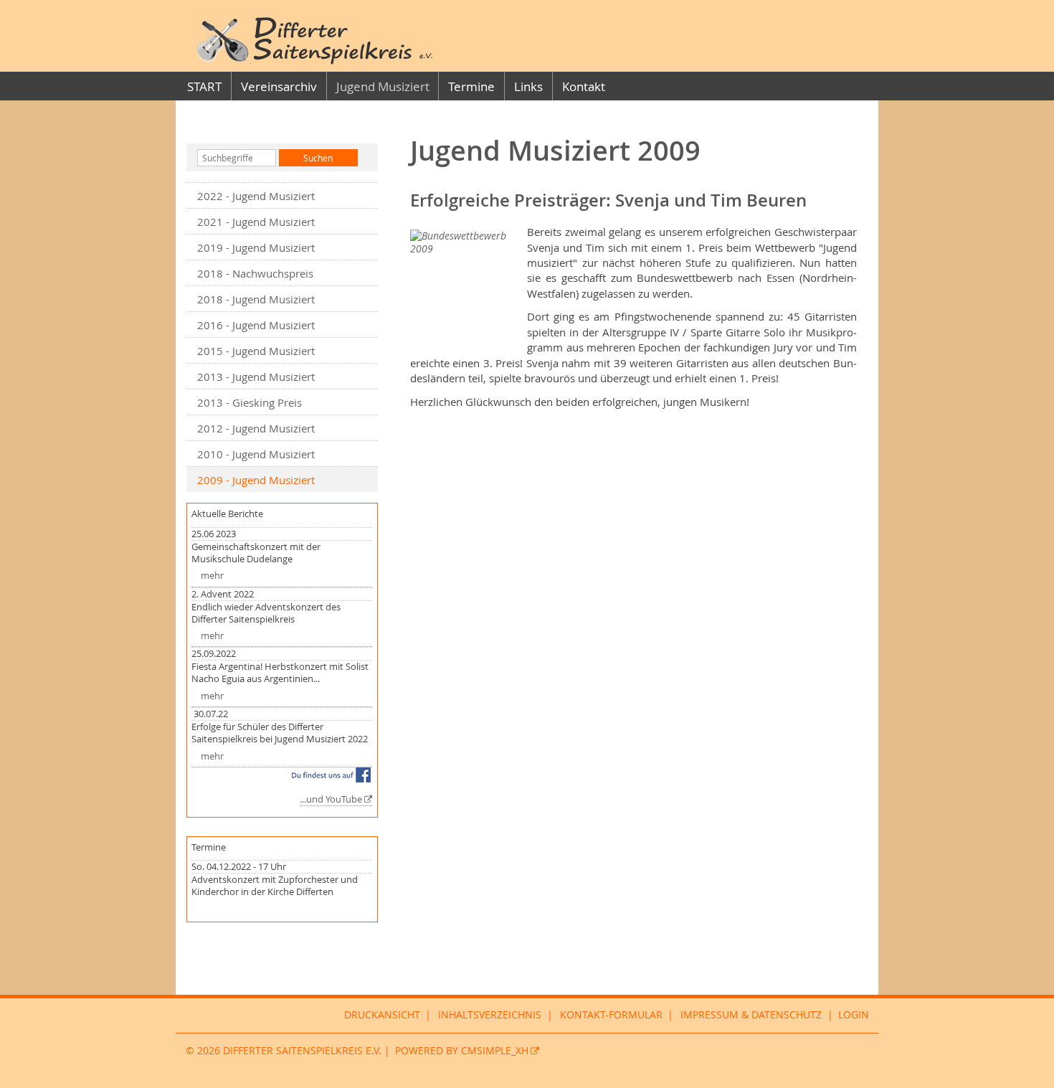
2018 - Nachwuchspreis (255, 273)
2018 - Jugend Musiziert (256, 299)
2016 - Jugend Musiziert (256, 325)
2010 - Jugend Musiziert (256, 454)
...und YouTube (331, 799)
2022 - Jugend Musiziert (256, 196)
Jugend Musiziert (382, 86)
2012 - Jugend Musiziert (256, 428)
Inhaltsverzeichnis (489, 1014)
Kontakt (583, 86)
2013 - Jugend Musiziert (256, 376)
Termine (471, 86)
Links (528, 86)
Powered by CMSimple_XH (461, 1050)
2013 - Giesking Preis (249, 402)
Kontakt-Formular (611, 1014)
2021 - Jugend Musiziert (256, 221)
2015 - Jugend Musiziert (256, 351)
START (204, 86)
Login (853, 1014)
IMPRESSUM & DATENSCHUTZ (751, 1014)
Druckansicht (382, 1014)
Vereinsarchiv (279, 86)
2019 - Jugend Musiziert (256, 247)
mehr (212, 575)
